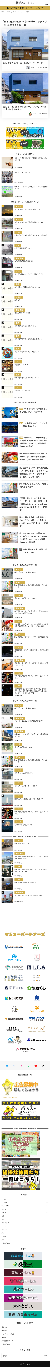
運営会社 (4, 1337)
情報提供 (4, 1327)
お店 (3, 1216)
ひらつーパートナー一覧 (9, 1098)
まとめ (4, 1213)
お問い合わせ (6, 1243)
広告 (3, 1240)
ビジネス (4, 1230)
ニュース (4, 1202)
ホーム (4, 1199)
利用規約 (4, 1331)
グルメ (4, 1209)
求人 (3, 1233)
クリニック (5, 1223)
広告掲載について (7, 1341)
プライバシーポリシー (9, 1334)
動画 (3, 1219)
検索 (45, 1356)
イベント (4, 1226)
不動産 (4, 1236)
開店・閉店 (5, 1206)
